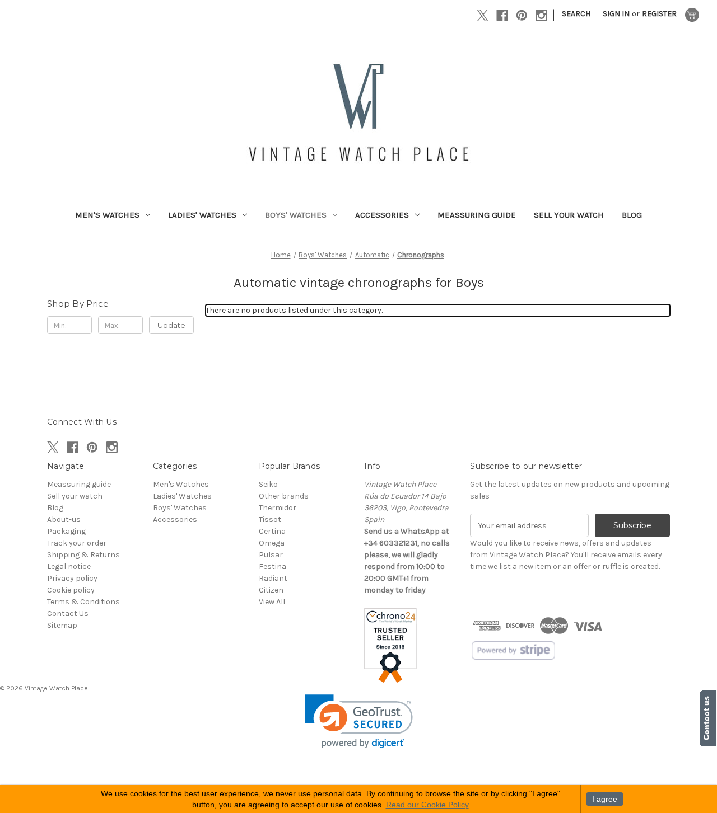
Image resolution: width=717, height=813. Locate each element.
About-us (64, 519)
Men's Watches (107, 215)
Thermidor (277, 508)
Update (171, 325)
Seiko (268, 484)
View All (272, 602)
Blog (632, 215)
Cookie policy (71, 590)
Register (659, 13)
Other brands (284, 496)
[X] (482, 15)
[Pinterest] (522, 15)
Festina (272, 566)
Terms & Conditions (83, 602)
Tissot (270, 519)
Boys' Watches (296, 215)
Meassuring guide (476, 215)
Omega (272, 543)
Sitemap (62, 625)
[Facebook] (502, 15)
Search (576, 13)
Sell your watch (569, 215)
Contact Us (68, 613)
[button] (358, 721)
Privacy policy (72, 578)
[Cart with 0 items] (692, 15)
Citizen (271, 590)
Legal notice (69, 566)
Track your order (76, 543)
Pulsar (271, 555)
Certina (272, 531)
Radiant (273, 578)
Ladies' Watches (202, 215)
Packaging (66, 531)
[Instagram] (541, 15)
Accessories (382, 215)
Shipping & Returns (83, 555)
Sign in (616, 13)
